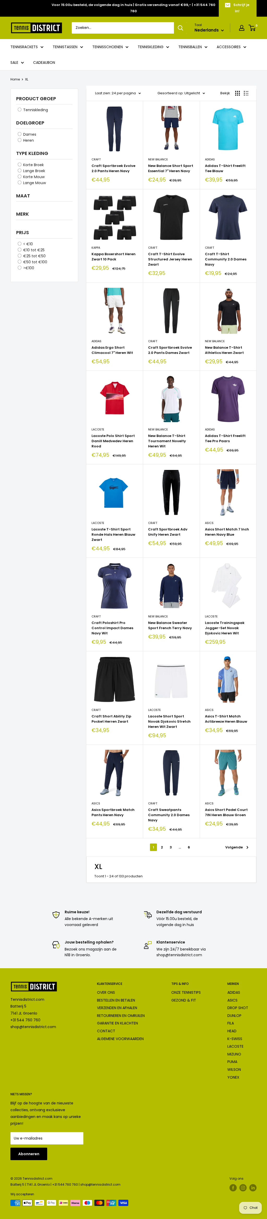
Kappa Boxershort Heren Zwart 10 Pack (114, 257)
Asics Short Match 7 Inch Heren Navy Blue (227, 532)
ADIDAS (233, 992)
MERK (22, 214)
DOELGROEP (30, 123)
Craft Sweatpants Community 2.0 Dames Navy (169, 815)
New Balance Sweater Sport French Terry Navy (170, 625)
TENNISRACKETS (24, 46)
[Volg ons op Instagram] (243, 1187)
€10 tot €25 (33, 250)
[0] (252, 28)
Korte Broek (33, 164)
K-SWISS (234, 1038)
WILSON (234, 1069)
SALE (14, 62)
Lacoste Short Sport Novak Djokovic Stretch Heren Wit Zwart (169, 721)
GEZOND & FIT (183, 1000)
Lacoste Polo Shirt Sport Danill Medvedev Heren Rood (113, 441)
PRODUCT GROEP (36, 98)
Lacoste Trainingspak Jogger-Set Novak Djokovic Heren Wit (225, 628)
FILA (230, 1023)
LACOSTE (235, 1046)
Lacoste (98, 429)
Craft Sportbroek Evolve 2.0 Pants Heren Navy (113, 168)
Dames (29, 134)
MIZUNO (234, 1054)
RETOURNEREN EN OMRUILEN (121, 1015)
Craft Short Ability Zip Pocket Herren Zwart (111, 719)
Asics (209, 523)
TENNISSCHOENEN (107, 46)
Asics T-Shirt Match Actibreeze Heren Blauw (226, 719)
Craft (96, 159)
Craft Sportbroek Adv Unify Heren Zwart (167, 532)
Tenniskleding (35, 109)
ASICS (232, 1000)
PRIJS (22, 232)
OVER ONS (106, 992)
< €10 (27, 244)
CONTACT (106, 1031)
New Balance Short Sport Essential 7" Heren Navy (170, 168)
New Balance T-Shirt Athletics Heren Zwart (224, 350)
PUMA (232, 1061)
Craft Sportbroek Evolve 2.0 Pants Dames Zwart (170, 350)
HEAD (231, 1031)
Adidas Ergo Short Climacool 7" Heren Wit (112, 350)
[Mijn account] (241, 28)
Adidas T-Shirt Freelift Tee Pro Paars (225, 438)
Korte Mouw (33, 176)
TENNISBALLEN (190, 46)
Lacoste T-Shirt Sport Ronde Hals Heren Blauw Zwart (113, 534)
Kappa (96, 248)
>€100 (28, 268)
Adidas (210, 159)
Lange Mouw (34, 182)
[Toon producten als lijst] (246, 93)
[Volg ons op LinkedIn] (253, 1187)
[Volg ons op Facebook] (233, 1187)
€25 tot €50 (34, 256)
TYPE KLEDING (32, 153)
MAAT (23, 195)
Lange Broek (33, 170)
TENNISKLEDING (150, 46)
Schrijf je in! (241, 8)
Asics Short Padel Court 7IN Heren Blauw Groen (226, 812)
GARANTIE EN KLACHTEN (117, 1023)
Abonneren (28, 1154)
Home (15, 79)
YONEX (233, 1077)
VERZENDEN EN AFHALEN (117, 1007)
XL (26, 79)
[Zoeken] (180, 28)
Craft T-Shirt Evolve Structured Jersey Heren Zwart (170, 259)
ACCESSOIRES (229, 46)
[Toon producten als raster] (237, 93)
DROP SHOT (237, 1007)
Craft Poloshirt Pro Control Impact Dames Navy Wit (112, 628)
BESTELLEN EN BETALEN (116, 1000)
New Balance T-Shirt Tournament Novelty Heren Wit (167, 441)
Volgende (234, 847)
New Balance (158, 159)
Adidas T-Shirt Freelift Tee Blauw (225, 168)
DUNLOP (234, 1015)
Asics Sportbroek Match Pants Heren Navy (113, 812)
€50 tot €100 (34, 262)
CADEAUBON (44, 62)
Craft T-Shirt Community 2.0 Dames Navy (225, 259)
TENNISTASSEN (65, 46)
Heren (28, 140)
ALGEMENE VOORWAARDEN (120, 1038)
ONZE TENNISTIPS (186, 992)
